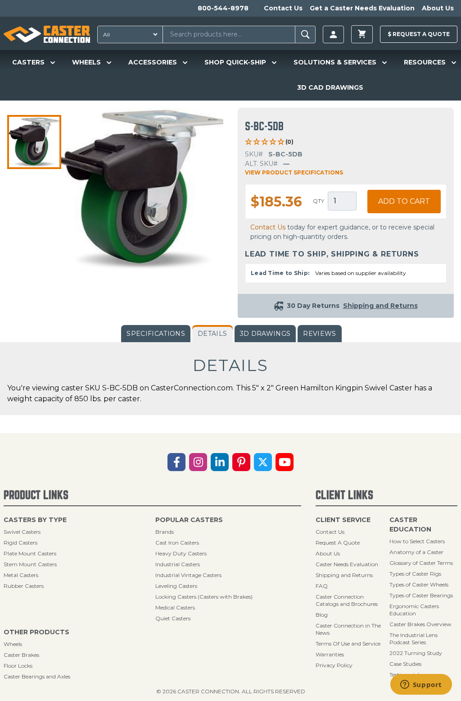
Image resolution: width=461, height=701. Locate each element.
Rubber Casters (24, 585)
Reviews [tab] (319, 334)
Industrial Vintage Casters (188, 575)
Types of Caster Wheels (418, 584)
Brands (164, 531)
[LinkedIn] (220, 462)
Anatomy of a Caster (416, 552)
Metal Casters (21, 575)
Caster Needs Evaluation (347, 564)
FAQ (322, 585)
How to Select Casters (417, 541)
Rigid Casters (20, 542)
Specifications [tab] (156, 334)
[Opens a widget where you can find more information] (421, 685)
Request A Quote (338, 542)
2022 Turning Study (415, 653)
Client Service (343, 520)
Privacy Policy (334, 665)
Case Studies (405, 663)
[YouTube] (285, 462)
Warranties (330, 654)
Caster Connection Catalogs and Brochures (347, 600)
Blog (322, 614)
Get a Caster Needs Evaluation (362, 8)
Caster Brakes (21, 654)
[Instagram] (198, 462)
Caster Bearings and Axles (37, 676)
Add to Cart (404, 201)
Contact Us (283, 8)
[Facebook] (176, 462)
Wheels (13, 644)
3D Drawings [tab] (265, 334)
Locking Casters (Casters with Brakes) (204, 596)
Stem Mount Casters (30, 564)
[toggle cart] (362, 34)
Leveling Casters (176, 585)
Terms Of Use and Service (348, 643)
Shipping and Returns (344, 575)
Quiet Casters (172, 618)
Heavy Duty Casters (181, 553)
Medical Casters (175, 607)
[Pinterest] (241, 462)
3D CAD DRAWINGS (330, 87)
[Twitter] (263, 462)
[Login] (333, 34)
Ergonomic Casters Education (414, 610)
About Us (438, 8)
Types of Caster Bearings (421, 595)
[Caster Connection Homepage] (47, 34)
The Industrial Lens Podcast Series (413, 639)
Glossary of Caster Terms (421, 562)
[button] (34, 142)
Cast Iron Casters (177, 542)
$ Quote (419, 34)
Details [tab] (212, 334)
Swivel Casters (22, 531)
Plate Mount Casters (30, 553)
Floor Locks (18, 665)
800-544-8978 (223, 8)
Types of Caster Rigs (415, 573)
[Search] (305, 34)
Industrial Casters (177, 564)
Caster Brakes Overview (420, 624)
